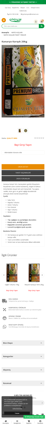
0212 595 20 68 (13, 14)
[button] (42, 275)
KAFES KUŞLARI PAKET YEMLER (15, 35)
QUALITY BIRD (12, 138)
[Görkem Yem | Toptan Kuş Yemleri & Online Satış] (15, 20)
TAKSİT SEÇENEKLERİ (23, 173)
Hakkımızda (23, 11)
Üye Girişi (8, 8)
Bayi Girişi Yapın (23, 144)
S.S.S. (27, 8)
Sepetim (28, 423)
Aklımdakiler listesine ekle (13, 152)
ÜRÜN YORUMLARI (23, 179)
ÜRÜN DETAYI (23, 167)
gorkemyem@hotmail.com (30, 14)
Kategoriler (17, 423)
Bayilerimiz (15, 8)
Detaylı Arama (35, 8)
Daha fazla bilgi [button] (17, 408)
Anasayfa (5, 32)
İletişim (23, 8)
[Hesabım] (36, 22)
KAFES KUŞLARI (16, 32)
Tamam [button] (17, 413)
